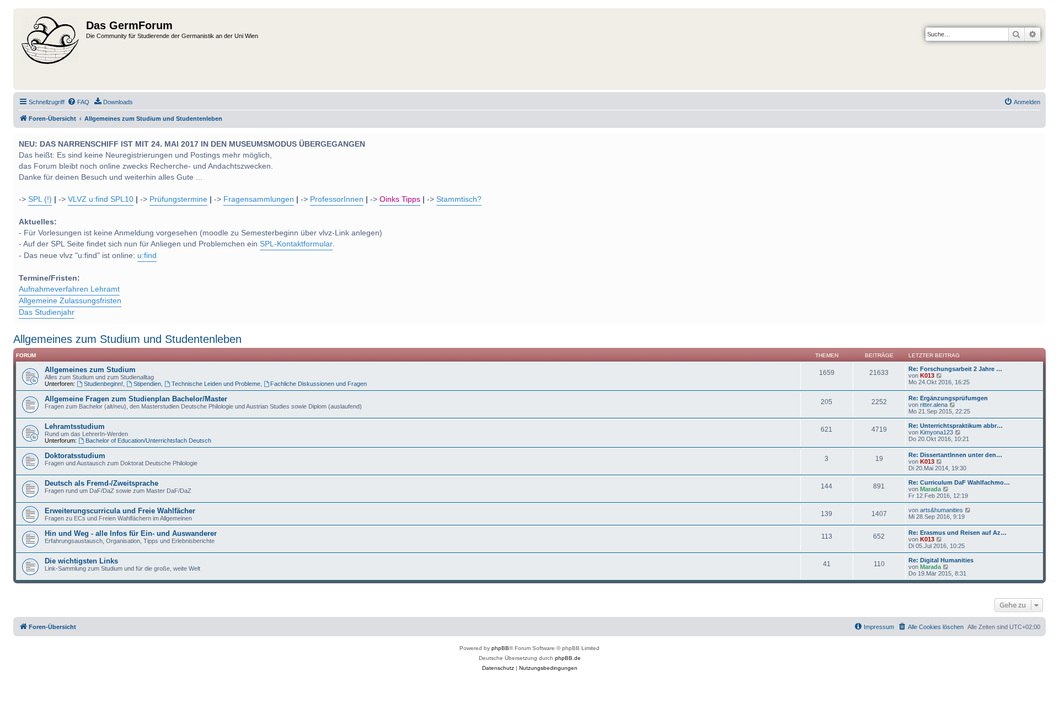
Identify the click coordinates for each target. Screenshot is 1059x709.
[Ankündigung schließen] (1036, 140)
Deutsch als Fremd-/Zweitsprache (101, 483)
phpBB (500, 648)
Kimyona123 (936, 432)
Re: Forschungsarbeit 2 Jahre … (955, 369)
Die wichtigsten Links (81, 561)
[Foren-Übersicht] (51, 49)
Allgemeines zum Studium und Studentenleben (127, 339)
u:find (147, 255)
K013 (927, 375)
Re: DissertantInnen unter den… (955, 455)
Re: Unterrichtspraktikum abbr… (955, 425)
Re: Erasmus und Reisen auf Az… (957, 532)
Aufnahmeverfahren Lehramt (69, 289)
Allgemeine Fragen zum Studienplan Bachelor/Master (136, 399)
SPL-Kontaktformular (296, 244)
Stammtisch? (459, 199)
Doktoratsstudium (75, 456)
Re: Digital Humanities (941, 560)
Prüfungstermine (178, 199)
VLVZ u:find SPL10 (100, 199)
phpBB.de (568, 658)
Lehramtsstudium (75, 426)
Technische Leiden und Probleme (216, 383)
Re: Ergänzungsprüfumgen (948, 398)
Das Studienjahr (46, 312)
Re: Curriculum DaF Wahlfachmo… (959, 482)
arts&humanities (941, 510)
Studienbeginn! (103, 383)
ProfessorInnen (336, 199)
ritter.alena (934, 404)
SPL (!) (40, 199)
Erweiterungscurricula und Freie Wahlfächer (120, 511)
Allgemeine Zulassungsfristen (70, 301)
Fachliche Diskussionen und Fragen (318, 383)
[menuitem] (78, 102)
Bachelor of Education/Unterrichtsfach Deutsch (148, 440)
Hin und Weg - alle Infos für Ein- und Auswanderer (131, 533)
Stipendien (147, 383)
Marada (930, 489)
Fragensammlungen (258, 199)
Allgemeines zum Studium (90, 370)
